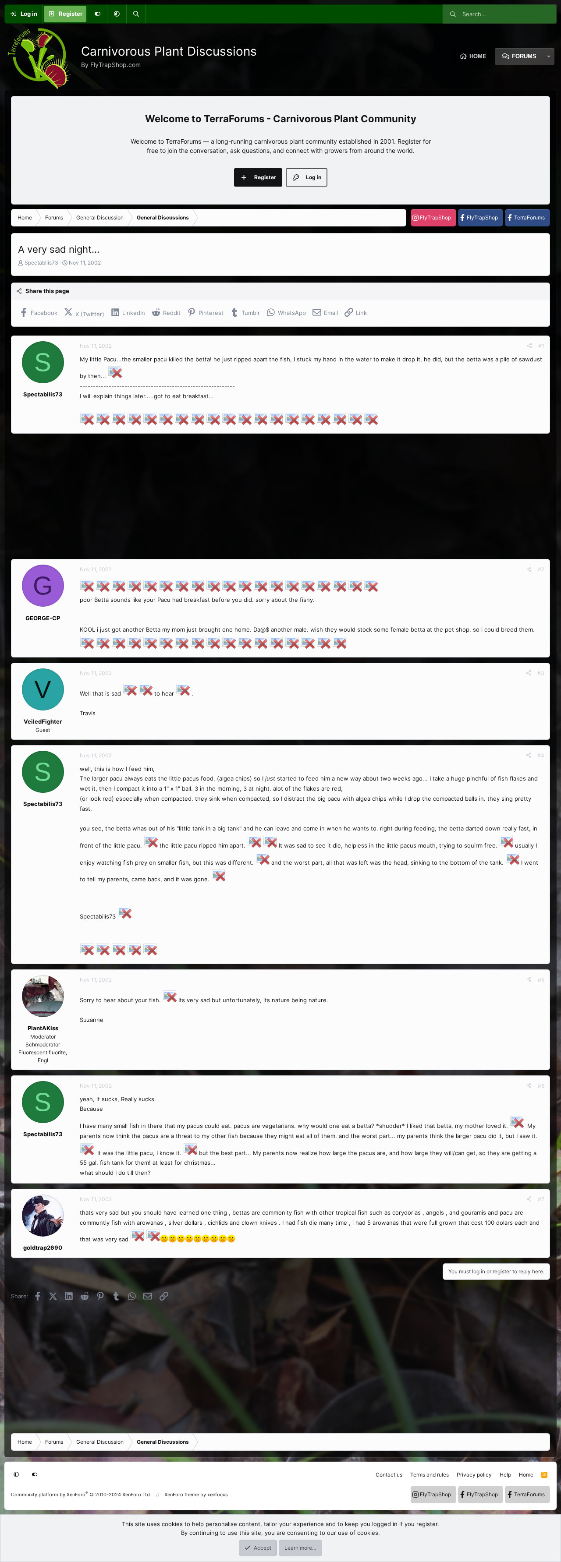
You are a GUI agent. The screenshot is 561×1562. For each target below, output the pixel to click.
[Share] (529, 346)
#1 (541, 346)
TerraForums (529, 217)
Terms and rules (429, 1474)
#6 (541, 1085)
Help (505, 1474)
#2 (541, 569)
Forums (524, 56)
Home (477, 56)
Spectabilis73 (41, 262)
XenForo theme (181, 1494)
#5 (541, 979)
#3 (540, 673)
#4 (540, 755)
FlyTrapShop (435, 217)
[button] (116, 14)
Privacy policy (474, 1474)
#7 (541, 1199)
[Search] (136, 14)
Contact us (389, 1474)
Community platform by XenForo (81, 1494)
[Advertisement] (274, 496)
